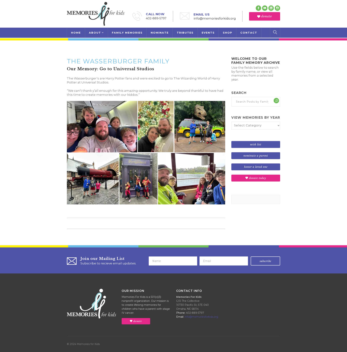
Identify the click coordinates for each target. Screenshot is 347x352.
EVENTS (208, 32)
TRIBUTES (185, 32)
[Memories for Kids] (96, 13)
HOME (76, 32)
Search (239, 93)
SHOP (227, 32)
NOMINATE (160, 32)
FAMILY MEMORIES (127, 32)
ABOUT (95, 32)
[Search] (276, 100)
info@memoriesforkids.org (215, 18)
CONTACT (248, 32)
